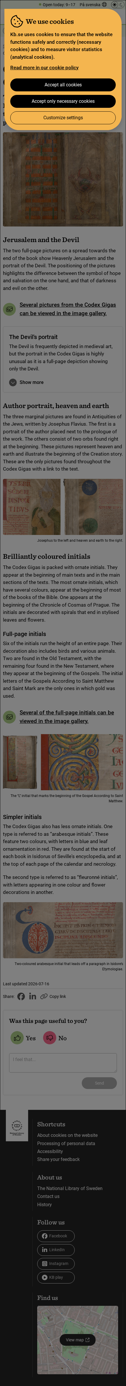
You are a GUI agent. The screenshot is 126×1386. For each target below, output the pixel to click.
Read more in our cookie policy (44, 68)
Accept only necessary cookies (63, 101)
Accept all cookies (63, 85)
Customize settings (63, 117)
